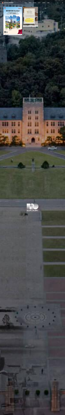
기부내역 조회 (56, 0)
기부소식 (39, 2)
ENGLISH (62, 0)
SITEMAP (62, 2)
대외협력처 (43, 2)
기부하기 (30, 2)
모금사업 (26, 2)
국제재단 (48, 2)
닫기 (21, 34)
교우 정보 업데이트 (59, 0)
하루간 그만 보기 (7, 34)
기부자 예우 (34, 2)
